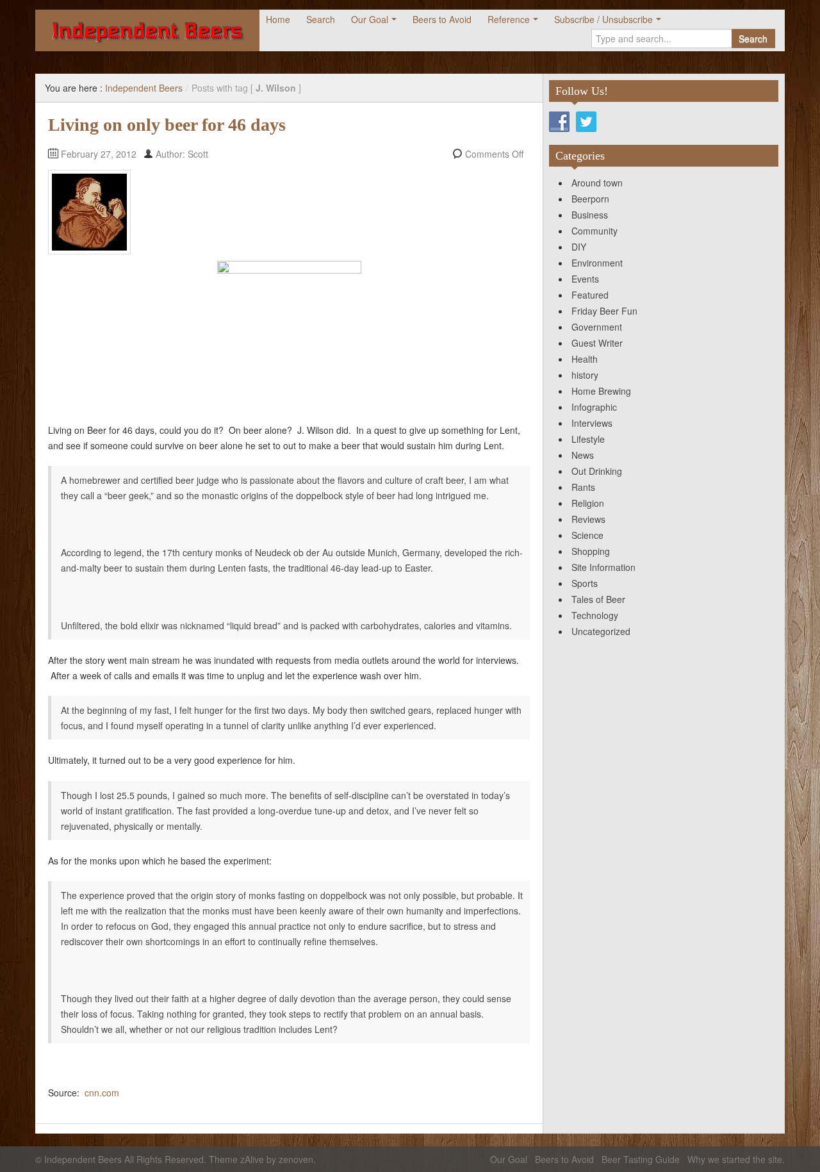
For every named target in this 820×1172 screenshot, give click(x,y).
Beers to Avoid (442, 19)
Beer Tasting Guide (641, 1159)
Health (584, 358)
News (582, 455)
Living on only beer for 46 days (167, 125)
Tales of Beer (598, 599)
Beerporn (590, 198)
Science (587, 535)
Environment (597, 262)
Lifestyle (588, 439)
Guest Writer (597, 342)
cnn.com (102, 1092)
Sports (584, 583)
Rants (583, 487)
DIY (578, 246)
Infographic (594, 406)
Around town (597, 182)
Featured (590, 294)
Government (596, 326)
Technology (594, 615)
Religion (587, 503)
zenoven (296, 1159)
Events (585, 278)
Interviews (591, 423)
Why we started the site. (736, 1159)
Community (594, 230)
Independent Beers (144, 87)
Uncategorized (600, 631)
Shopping (590, 551)
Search (320, 19)
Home (278, 19)
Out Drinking (596, 471)
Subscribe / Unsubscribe (603, 19)
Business (589, 214)
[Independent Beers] (147, 30)
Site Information (603, 567)
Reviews (588, 519)
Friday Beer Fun (604, 310)
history (584, 374)
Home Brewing (601, 390)
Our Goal (369, 19)
